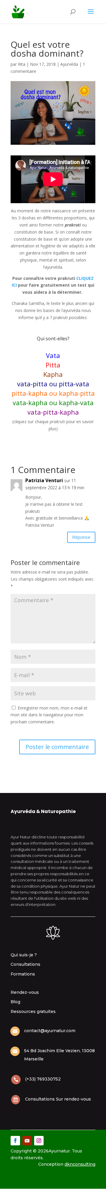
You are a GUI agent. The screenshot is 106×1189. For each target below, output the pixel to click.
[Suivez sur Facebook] (15, 1140)
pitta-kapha (29, 393)
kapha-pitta (77, 393)
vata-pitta (32, 383)
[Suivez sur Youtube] (27, 1140)
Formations (23, 974)
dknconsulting (79, 1164)
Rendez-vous (25, 992)
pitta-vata (74, 383)
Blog (15, 1001)
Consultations (25, 964)
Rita (21, 64)
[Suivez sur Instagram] (39, 1140)
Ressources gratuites (33, 1011)
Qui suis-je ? (24, 955)
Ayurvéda (69, 64)
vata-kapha (30, 402)
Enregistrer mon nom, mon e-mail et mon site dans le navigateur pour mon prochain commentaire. (49, 715)
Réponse (81, 537)
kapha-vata (76, 402)
